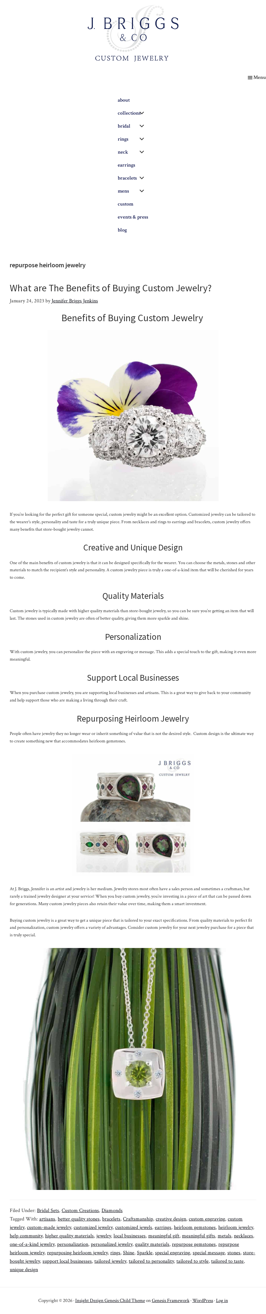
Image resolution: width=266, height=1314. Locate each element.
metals (224, 1235)
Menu (259, 77)
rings (115, 1252)
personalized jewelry (111, 1244)
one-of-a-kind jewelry (32, 1244)
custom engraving (207, 1219)
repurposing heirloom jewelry (77, 1252)
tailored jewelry (110, 1261)
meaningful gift (163, 1235)
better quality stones (79, 1219)
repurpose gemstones (194, 1244)
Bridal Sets (48, 1210)
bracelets (111, 1219)
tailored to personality (151, 1261)
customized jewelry (93, 1227)
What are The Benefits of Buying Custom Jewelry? (111, 288)
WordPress (202, 1300)
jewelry (103, 1235)
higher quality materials (69, 1235)
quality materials (152, 1244)
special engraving (172, 1252)
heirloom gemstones (195, 1227)
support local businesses (67, 1261)
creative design (171, 1219)
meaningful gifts (198, 1235)
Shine (128, 1252)
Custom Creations (80, 1210)
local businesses (130, 1235)
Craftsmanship (138, 1219)
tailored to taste (227, 1261)
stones (233, 1252)
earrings (163, 1227)
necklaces (243, 1235)
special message (209, 1252)
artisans (47, 1219)
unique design (24, 1269)
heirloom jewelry (235, 1227)
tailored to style (192, 1261)
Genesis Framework (170, 1300)
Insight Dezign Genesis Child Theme (110, 1300)
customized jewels (133, 1227)
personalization (72, 1244)
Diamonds (112, 1210)
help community (26, 1235)
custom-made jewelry (49, 1227)
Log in (222, 1300)
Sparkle (144, 1252)
